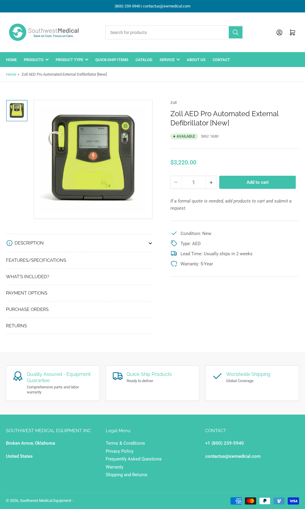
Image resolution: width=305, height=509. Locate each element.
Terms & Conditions (125, 443)
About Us (196, 59)
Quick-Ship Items (111, 59)
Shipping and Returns (126, 474)
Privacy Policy (119, 451)
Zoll (173, 102)
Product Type (69, 59)
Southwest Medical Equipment (45, 500)
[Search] (235, 32)
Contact (221, 59)
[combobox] (174, 32)
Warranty (114, 467)
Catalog (144, 59)
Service (167, 59)
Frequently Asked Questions (134, 459)
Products (33, 59)
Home (11, 59)
